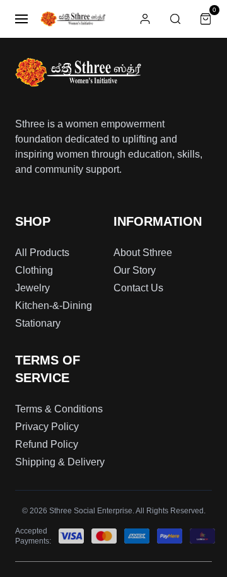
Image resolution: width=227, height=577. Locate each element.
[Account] (145, 19)
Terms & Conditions (59, 409)
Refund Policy (46, 444)
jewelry (32, 288)
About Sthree (143, 252)
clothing (34, 270)
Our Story (135, 270)
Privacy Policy (47, 426)
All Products (42, 252)
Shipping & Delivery (60, 462)
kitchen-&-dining (53, 305)
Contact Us (138, 288)
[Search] (175, 19)
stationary (38, 323)
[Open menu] (21, 19)
